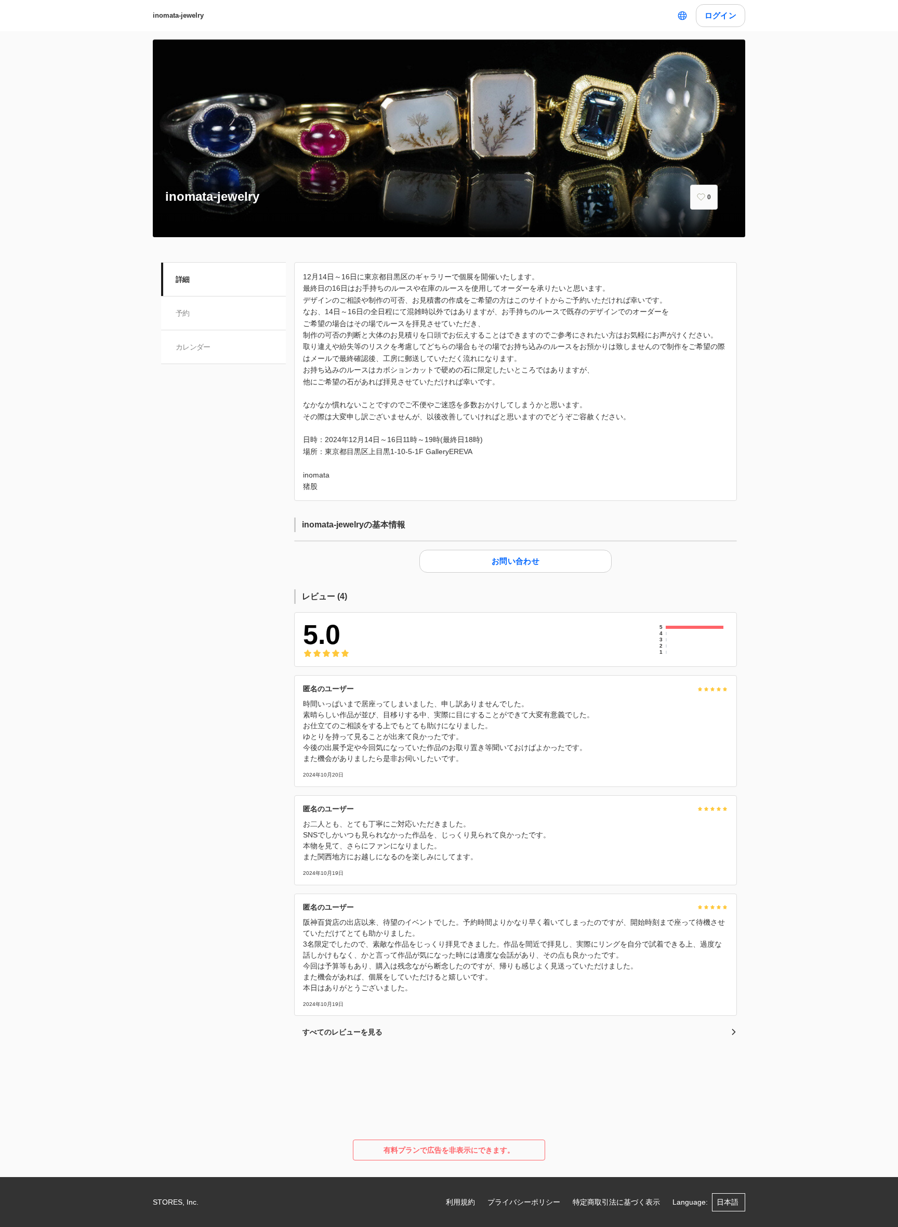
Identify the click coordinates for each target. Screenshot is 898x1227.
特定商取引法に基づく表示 (616, 1202)
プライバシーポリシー (523, 1202)
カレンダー (193, 347)
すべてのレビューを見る (342, 1032)
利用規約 (460, 1202)
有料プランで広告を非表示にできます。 (449, 1150)
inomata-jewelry (178, 15)
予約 (183, 313)
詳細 (183, 279)
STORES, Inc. (176, 1202)
